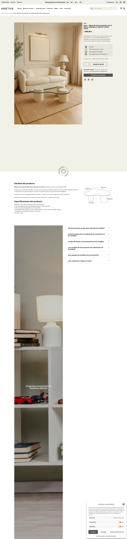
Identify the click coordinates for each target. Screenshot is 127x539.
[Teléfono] (117, 2)
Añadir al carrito (98, 64)
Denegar (103, 532)
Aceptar (93, 532)
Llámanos (96, 69)
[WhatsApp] (120, 2)
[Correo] (124, 2)
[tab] (88, 233)
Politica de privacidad (111, 536)
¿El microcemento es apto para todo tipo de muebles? (86, 234)
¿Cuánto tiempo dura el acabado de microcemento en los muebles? (86, 241)
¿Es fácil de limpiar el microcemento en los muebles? (86, 248)
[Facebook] (88, 79)
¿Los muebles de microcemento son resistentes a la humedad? (85, 254)
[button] (123, 504)
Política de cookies (100, 536)
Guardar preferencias (116, 532)
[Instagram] (85, 79)
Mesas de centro (9, 13)
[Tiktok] (92, 79)
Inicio (2, 13)
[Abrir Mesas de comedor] (34, 8)
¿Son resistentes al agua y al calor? (80, 267)
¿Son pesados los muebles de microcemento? (83, 261)
